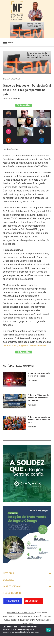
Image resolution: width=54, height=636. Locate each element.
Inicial (5, 79)
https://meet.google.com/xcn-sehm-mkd (25, 345)
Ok (48, 630)
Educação (15, 79)
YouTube (33, 601)
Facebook (13, 601)
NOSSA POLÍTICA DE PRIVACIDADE (21, 613)
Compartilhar (24, 105)
